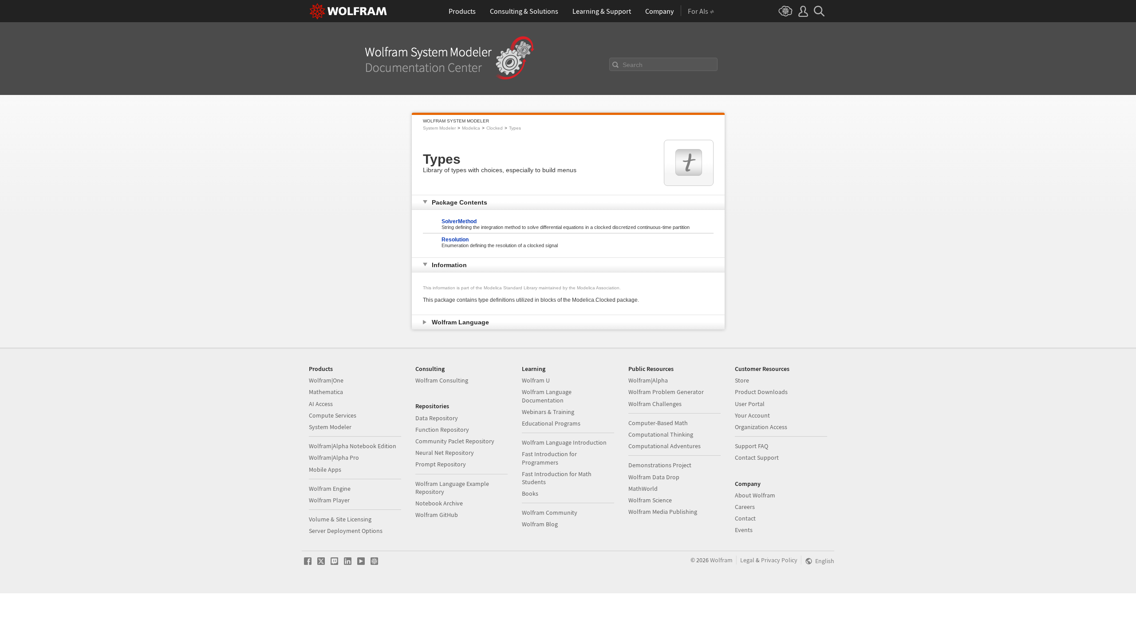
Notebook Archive (439, 503)
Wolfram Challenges (655, 404)
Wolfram (721, 560)
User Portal (750, 404)
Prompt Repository (440, 464)
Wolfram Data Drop (653, 477)
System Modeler (439, 128)
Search (633, 64)
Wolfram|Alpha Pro (334, 458)
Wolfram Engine (330, 489)
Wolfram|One (326, 380)
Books (530, 493)
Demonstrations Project (659, 465)
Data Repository (436, 418)
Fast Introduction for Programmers (549, 458)
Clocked (494, 128)
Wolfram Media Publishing (662, 512)
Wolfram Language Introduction (564, 442)
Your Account (752, 415)
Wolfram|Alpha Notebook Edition (352, 446)
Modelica (471, 128)
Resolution (455, 240)
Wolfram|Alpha (648, 380)
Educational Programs (551, 423)
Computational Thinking (660, 434)
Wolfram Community (549, 513)
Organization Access (761, 427)
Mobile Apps (325, 469)
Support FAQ (751, 446)
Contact (745, 518)
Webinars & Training (548, 412)
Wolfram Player (329, 500)
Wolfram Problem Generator (666, 392)
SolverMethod (459, 221)
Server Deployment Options (346, 531)
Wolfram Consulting (441, 380)
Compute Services (332, 415)
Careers (745, 507)
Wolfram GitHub (436, 515)
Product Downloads (761, 392)
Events (744, 530)
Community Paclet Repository (454, 441)
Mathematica (326, 392)
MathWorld (643, 489)
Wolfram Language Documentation (547, 396)
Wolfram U (536, 380)
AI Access (321, 404)
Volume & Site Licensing (340, 519)
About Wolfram (755, 495)
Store (742, 380)
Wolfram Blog (540, 524)
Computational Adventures (664, 446)
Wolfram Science (650, 500)
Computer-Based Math (658, 423)
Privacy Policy (779, 560)
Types (515, 128)
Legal (747, 560)
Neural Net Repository (444, 453)
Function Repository (442, 430)
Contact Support (757, 458)
